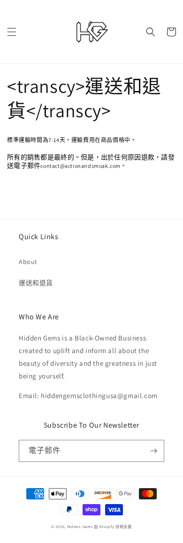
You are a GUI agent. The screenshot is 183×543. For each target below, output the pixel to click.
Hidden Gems (80, 526)
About (28, 261)
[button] (11, 32)
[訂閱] (153, 451)
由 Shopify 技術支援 (113, 526)
